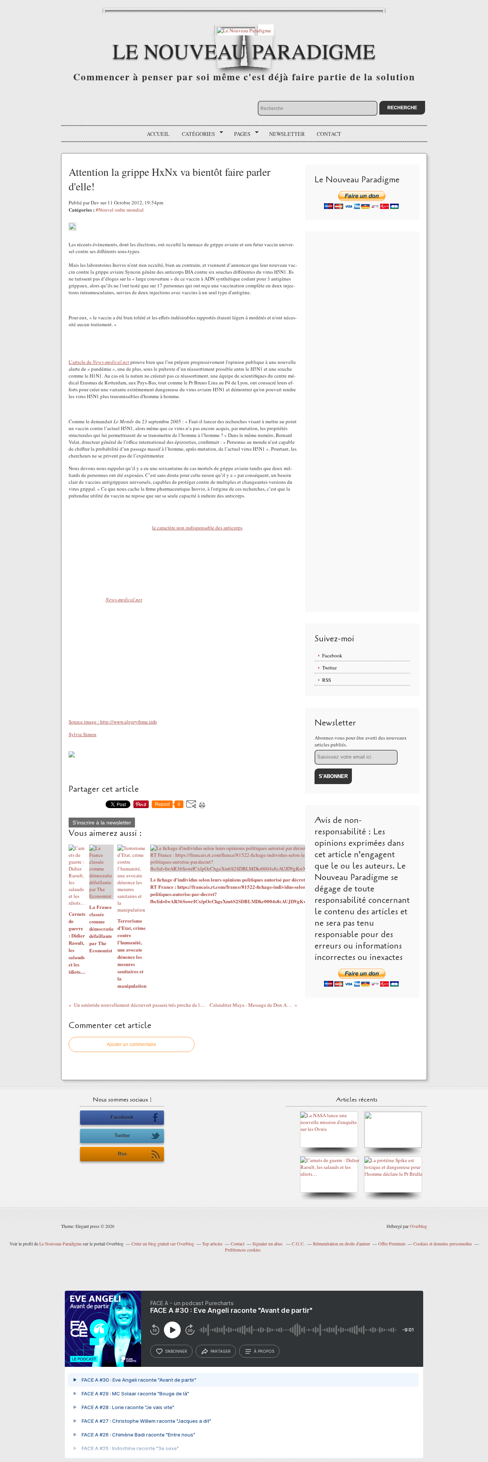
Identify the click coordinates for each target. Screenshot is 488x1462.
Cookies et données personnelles (442, 1243)
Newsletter (287, 133)
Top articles (212, 1243)
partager (220, 1351)
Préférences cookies (243, 1250)
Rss (122, 1154)
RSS (326, 679)
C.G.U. (298, 1243)
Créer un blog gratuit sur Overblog (163, 1243)
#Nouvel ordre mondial (120, 209)
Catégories (196, 134)
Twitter (329, 667)
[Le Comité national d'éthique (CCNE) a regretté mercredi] (393, 1146)
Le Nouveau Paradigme (244, 50)
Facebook (332, 655)
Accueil (158, 133)
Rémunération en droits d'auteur (341, 1243)
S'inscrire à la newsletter (101, 822)
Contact (329, 133)
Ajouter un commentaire (131, 1044)
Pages (239, 134)
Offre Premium (391, 1243)
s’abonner (176, 1351)
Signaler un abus (268, 1243)
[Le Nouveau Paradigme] (244, 29)
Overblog (418, 1226)
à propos (264, 1351)
